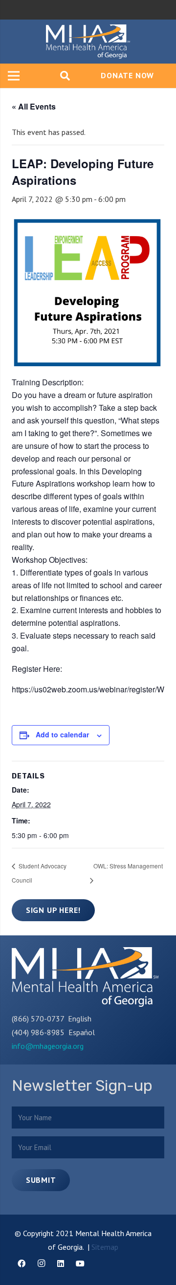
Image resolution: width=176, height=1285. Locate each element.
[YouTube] (80, 1263)
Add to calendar (62, 734)
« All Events (34, 106)
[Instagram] (41, 1263)
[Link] (88, 41)
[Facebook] (21, 1263)
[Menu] (13, 76)
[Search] (65, 76)
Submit (41, 1180)
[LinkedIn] (60, 1263)
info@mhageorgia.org (48, 1046)
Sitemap (104, 1247)
